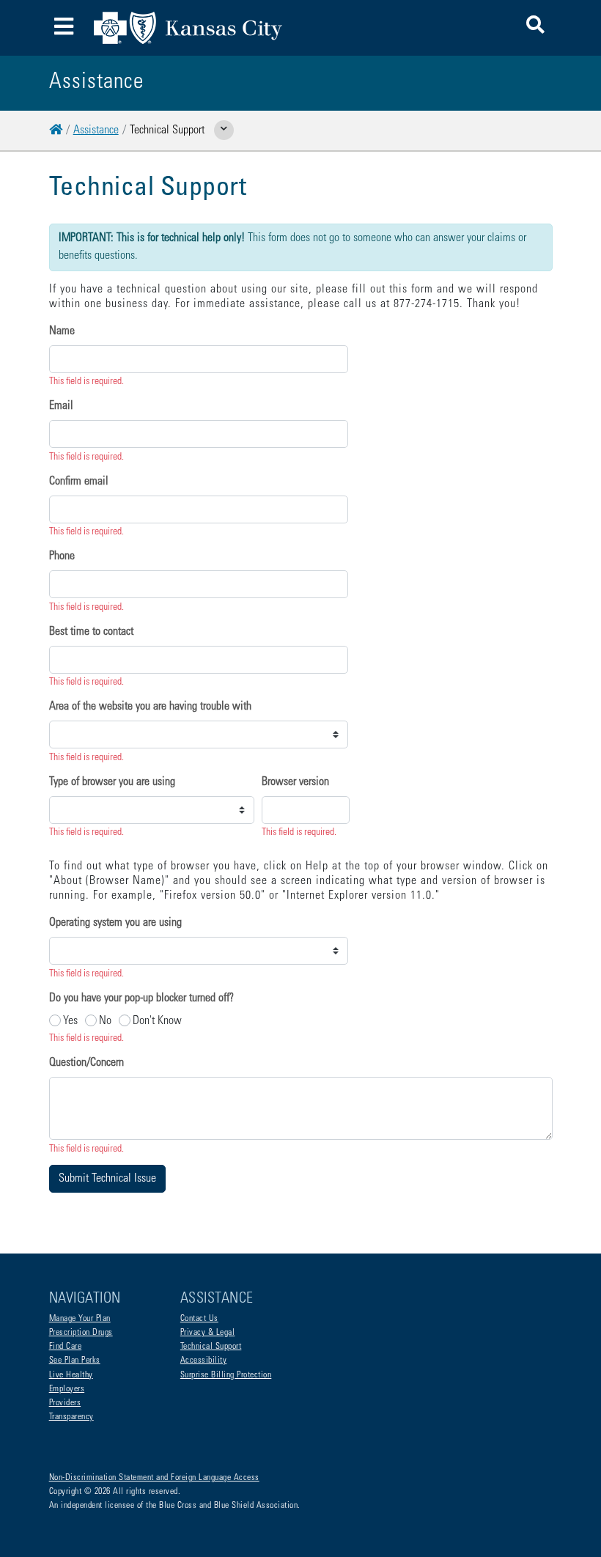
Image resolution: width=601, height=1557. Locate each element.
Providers (65, 1403)
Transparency (71, 1417)
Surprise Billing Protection (226, 1375)
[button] (535, 27)
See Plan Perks (74, 1360)
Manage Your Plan (80, 1318)
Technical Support (211, 1346)
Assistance (96, 130)
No (105, 1021)
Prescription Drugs (81, 1332)
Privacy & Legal (207, 1332)
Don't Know (157, 1021)
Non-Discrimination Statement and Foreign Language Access (154, 1477)
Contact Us (199, 1318)
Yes (70, 1021)
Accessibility (203, 1360)
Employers (67, 1389)
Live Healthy (71, 1375)
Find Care (65, 1346)
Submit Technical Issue (107, 1179)
